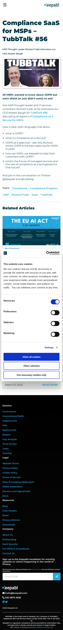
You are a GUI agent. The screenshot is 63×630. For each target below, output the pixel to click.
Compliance (19, 188)
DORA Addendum (12, 486)
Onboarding (9, 539)
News (5, 515)
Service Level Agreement (16, 491)
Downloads (8, 524)
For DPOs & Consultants (15, 548)
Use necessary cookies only (31, 374)
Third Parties (9, 444)
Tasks (5, 448)
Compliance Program (43, 188)
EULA (5, 495)
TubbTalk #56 (38, 112)
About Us (7, 534)
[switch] (55, 312)
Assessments (9, 420)
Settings (49, 347)
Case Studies (9, 510)
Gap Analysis (9, 439)
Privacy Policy (10, 468)
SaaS (35, 194)
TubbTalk (46, 194)
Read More (50, 384)
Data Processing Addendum (18, 482)
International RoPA (13, 416)
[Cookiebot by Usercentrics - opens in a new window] (46, 253)
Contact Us (8, 553)
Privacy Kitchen (11, 520)
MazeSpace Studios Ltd (44, 627)
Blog (5, 506)
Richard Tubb (20, 194)
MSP (6, 194)
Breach (6, 434)
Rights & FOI (9, 430)
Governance (9, 411)
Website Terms (10, 463)
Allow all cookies (31, 356)
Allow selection (31, 366)
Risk (4, 425)
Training (7, 453)
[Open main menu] (5, 4)
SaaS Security (10, 544)
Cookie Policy (9, 472)
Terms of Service (11, 477)
